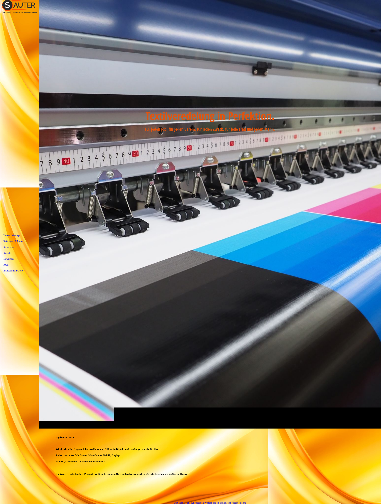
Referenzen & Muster (13, 241)
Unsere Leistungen (12, 235)
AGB (6, 265)
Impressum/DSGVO (13, 270)
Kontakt (7, 253)
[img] (210, 214)
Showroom (8, 247)
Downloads (8, 259)
